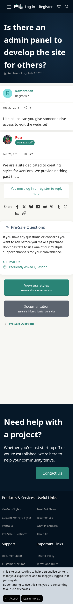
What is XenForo (47, 526)
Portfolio (7, 526)
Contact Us (52, 473)
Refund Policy (45, 556)
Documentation (36, 308)
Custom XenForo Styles (17, 517)
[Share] (25, 107)
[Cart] (59, 6)
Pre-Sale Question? (14, 534)
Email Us (13, 262)
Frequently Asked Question (27, 267)
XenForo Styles (11, 509)
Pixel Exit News (46, 509)
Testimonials (45, 517)
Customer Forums (13, 564)
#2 (31, 154)
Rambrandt (14, 73)
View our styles (37, 287)
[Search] (67, 6)
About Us (42, 534)
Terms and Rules (47, 564)
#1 (31, 107)
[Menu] (9, 6)
